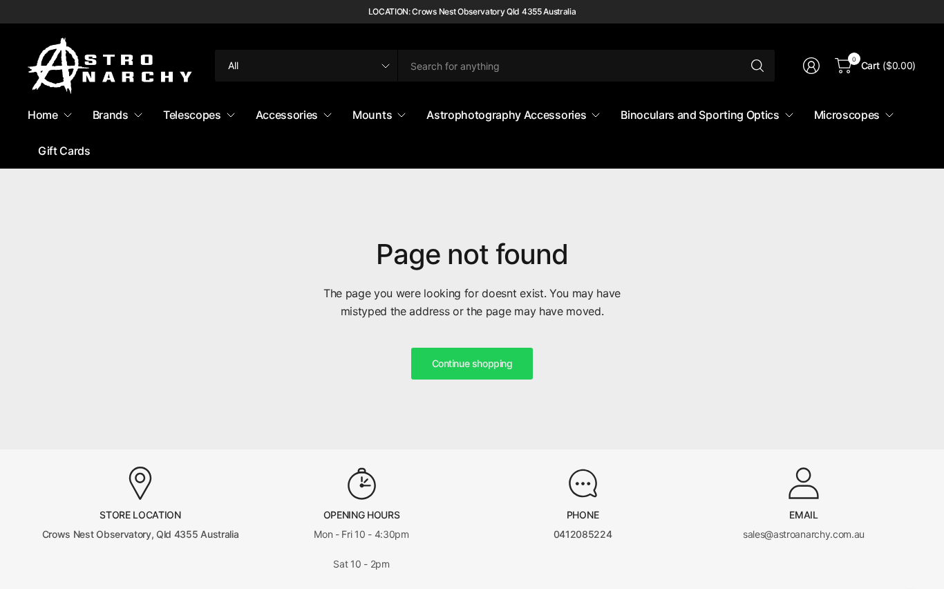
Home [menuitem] (43, 115)
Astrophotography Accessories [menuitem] (506, 115)
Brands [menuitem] (111, 115)
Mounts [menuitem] (372, 115)
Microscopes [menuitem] (847, 115)
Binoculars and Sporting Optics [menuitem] (700, 115)
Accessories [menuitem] (287, 115)
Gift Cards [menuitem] (64, 151)
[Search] (757, 66)
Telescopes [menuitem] (192, 115)
